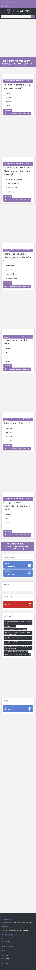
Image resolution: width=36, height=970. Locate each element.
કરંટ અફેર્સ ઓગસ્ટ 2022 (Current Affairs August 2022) (17, 643)
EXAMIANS (5, 939)
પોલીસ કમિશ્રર (10, 266)
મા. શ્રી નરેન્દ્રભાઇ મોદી (12, 183)
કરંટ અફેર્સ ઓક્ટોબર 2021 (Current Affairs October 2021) (18, 622)
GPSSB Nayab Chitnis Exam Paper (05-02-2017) (17, 654)
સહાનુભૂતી (9, 428)
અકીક (8, 93)
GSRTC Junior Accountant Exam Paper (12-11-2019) (17, 638)
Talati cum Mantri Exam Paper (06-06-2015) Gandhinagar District (16, 647)
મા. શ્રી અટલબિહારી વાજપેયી (14, 179)
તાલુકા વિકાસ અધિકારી (12, 278)
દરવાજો (8, 514)
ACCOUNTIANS (6, 941)
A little (8, 357)
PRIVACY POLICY (6, 955)
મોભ (7, 527)
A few (8, 361)
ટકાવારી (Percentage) (10, 626)
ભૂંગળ (7, 518)
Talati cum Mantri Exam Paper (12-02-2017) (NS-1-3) (17, 81)
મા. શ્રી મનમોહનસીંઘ (11, 188)
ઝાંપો (7, 523)
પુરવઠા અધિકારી (10, 270)
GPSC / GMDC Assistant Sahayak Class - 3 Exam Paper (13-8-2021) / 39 (17, 633)
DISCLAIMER (5, 958)
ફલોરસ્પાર (9, 97)
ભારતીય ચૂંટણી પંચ (11, 274)
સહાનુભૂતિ (9, 432)
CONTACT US (15, 2)
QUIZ (8, 2)
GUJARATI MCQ (21, 11)
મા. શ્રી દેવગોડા (10, 192)
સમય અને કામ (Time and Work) (13, 651)
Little (8, 348)
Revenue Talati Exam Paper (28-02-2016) (15, 629)
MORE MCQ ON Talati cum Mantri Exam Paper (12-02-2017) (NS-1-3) (17, 546)
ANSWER (8, 110)
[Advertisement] (18, 38)
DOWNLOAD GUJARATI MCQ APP (18, 114)
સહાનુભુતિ (9, 441)
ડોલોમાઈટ (8, 106)
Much (8, 353)
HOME (3, 2)
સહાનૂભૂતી (9, 436)
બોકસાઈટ (9, 101)
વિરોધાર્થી (25, 651)
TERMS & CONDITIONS (8, 961)
